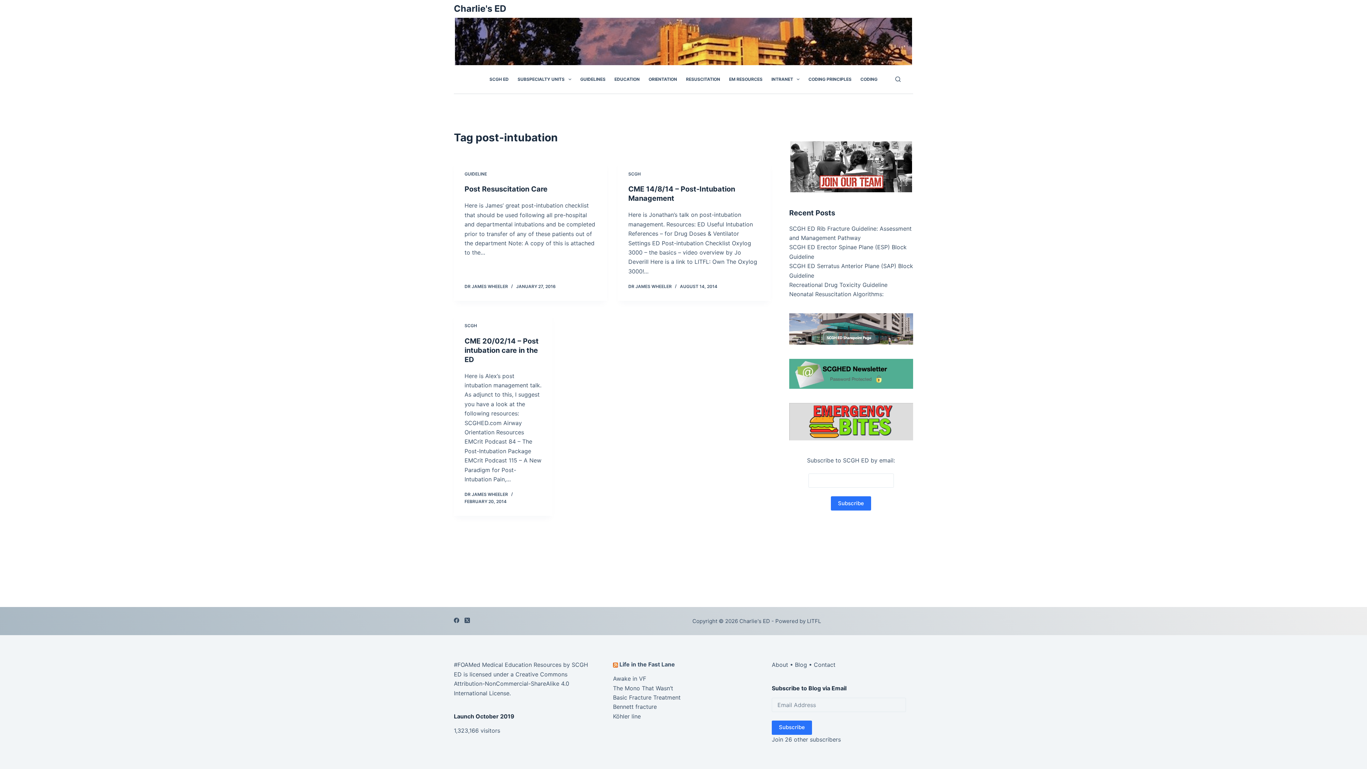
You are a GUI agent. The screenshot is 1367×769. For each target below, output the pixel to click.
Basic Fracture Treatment (647, 697)
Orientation (663, 79)
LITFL (814, 621)
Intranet (782, 79)
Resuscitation (703, 79)
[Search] (898, 79)
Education (627, 79)
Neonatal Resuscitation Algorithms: (836, 294)
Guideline (476, 174)
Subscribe (792, 727)
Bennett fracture (635, 706)
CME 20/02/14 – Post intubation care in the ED (502, 350)
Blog (801, 664)
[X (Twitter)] (467, 620)
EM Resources (746, 79)
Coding (869, 79)
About (780, 664)
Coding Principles (830, 79)
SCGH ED (499, 79)
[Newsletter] (851, 165)
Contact (825, 664)
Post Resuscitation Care (506, 189)
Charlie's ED (480, 8)
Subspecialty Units (541, 79)
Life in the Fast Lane (647, 664)
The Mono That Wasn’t (643, 688)
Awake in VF (629, 678)
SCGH (634, 174)
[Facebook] (456, 620)
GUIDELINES (593, 79)
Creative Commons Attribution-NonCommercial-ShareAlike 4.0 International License (511, 684)
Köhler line (627, 716)
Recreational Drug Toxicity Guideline (838, 284)
